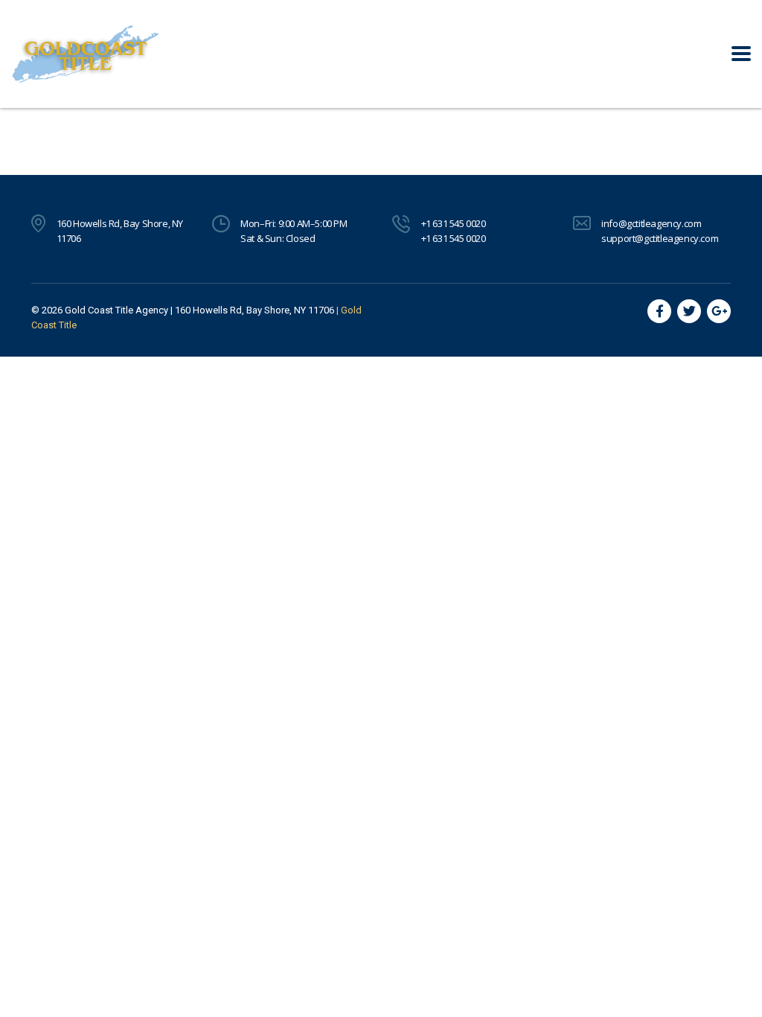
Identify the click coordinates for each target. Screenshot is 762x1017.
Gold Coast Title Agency (116, 310)
